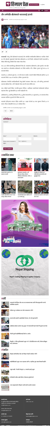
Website (35, 136)
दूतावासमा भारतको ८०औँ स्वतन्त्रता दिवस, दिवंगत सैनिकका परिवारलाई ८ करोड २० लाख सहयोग (25, 175)
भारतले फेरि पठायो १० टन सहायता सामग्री (7, 173)
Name (5, 136)
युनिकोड (43, 4)
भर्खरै (42, 10)
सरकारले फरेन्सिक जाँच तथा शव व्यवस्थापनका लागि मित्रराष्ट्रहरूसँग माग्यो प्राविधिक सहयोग (28, 303)
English (46, 10)
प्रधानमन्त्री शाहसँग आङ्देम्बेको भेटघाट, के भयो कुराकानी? (24, 318)
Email (20, 136)
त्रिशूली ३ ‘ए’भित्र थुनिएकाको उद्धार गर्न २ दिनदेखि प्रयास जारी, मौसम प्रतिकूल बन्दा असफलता (28, 342)
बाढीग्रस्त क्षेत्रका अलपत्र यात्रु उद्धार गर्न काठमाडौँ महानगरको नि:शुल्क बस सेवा (28, 326)
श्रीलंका (11, 111)
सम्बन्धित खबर (7, 155)
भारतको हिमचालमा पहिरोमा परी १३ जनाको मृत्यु (25, 196)
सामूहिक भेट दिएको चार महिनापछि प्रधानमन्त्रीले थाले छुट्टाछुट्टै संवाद (40, 174)
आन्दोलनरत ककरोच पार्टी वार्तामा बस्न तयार (41, 196)
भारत (5, 111)
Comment (6, 122)
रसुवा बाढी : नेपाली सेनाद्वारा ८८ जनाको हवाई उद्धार (22, 369)
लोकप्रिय (4, 350)
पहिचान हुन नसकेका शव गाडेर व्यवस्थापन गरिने (21, 310)
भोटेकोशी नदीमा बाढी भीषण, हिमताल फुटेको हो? (22, 377)
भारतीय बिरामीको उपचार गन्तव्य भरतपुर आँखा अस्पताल (8, 196)
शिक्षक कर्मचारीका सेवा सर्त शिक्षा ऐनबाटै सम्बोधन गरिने (23, 354)
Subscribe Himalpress (34, 4)
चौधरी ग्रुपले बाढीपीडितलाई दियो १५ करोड (20, 334)
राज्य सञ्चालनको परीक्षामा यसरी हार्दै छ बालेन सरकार (23, 385)
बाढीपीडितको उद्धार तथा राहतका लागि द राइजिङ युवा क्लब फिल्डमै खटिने (28, 362)
